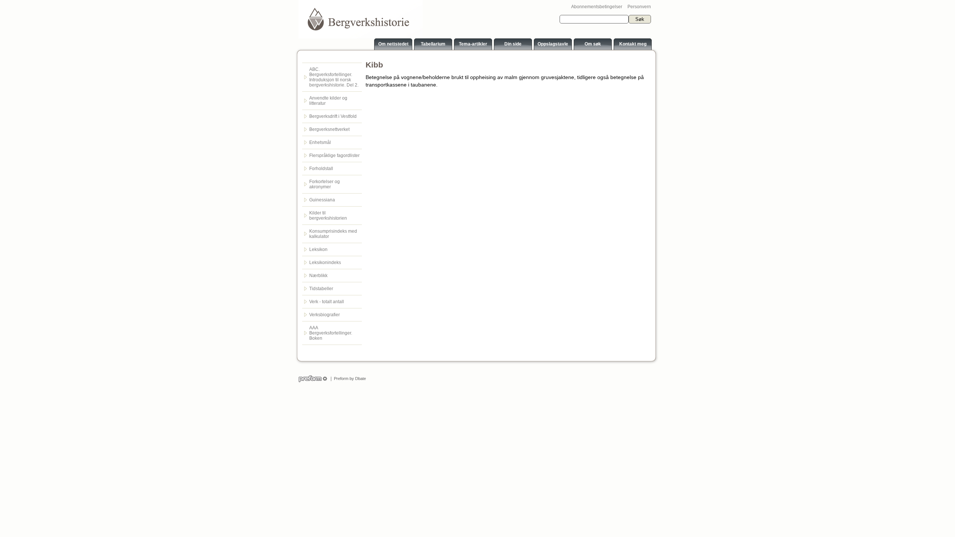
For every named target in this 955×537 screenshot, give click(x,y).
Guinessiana (322, 199)
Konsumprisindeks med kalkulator (333, 234)
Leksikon (318, 249)
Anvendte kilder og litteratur (328, 100)
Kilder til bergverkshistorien (328, 215)
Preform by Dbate (349, 378)
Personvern (639, 6)
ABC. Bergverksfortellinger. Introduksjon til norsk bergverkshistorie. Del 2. (333, 77)
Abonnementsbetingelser (596, 6)
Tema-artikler (473, 44)
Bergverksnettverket (329, 129)
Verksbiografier (324, 314)
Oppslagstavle (553, 44)
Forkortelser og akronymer (324, 184)
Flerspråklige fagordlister (334, 155)
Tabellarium (433, 44)
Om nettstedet (393, 44)
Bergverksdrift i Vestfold (333, 116)
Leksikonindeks (325, 262)
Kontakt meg (632, 44)
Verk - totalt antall (326, 301)
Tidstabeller (321, 288)
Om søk (593, 44)
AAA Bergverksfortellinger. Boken (330, 333)
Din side (513, 44)
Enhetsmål (320, 142)
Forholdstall (321, 168)
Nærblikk (318, 275)
